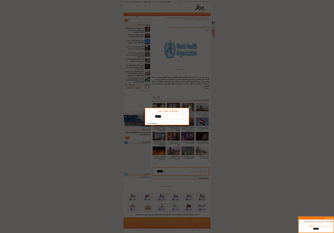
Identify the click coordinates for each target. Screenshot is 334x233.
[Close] (189, 107)
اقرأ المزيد (311, 225)
